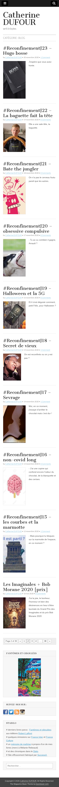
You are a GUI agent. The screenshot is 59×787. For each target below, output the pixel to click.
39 (45, 641)
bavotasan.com (42, 784)
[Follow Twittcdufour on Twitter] (11, 713)
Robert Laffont (25, 733)
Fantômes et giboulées (40, 730)
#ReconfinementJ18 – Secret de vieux (27, 343)
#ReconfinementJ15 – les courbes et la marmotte (27, 522)
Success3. (42, 755)
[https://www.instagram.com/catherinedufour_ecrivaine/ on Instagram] (22, 713)
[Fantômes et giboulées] (29, 677)
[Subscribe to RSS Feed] (16, 713)
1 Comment (45, 57)
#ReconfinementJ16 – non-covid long (27, 457)
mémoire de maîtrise (21, 744)
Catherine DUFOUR (21, 18)
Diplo (35, 751)
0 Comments (46, 119)
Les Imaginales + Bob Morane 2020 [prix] (26, 587)
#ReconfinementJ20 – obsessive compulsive (27, 228)
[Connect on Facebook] (5, 713)
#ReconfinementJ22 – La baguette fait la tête (28, 113)
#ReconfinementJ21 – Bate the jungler (27, 166)
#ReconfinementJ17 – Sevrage (27, 395)
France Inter (37, 737)
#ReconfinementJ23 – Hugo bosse (27, 50)
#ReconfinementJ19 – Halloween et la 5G (27, 291)
